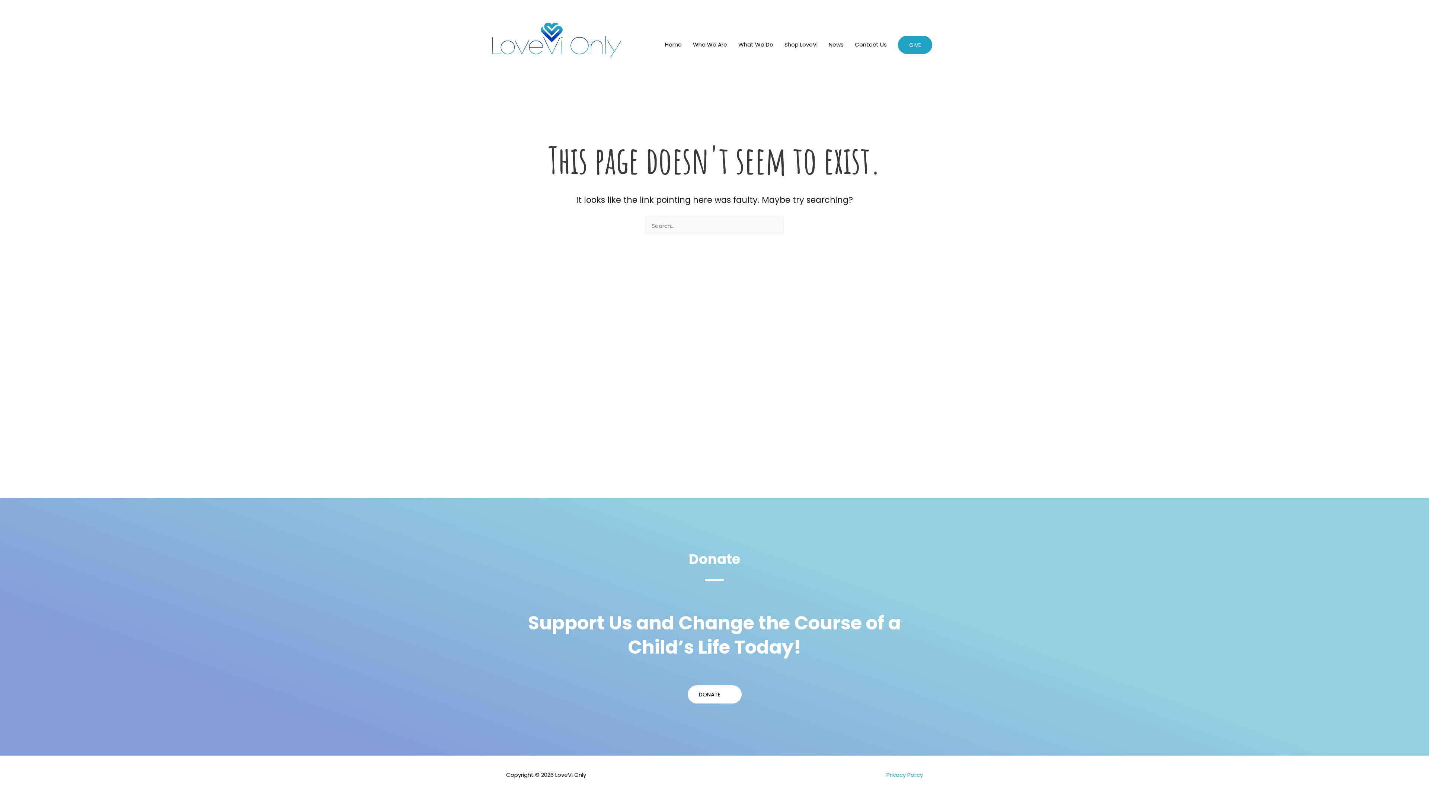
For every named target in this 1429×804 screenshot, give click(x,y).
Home (673, 44)
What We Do (755, 44)
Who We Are (710, 44)
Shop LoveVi (801, 44)
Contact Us (871, 44)
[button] (915, 45)
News (836, 44)
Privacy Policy (904, 775)
